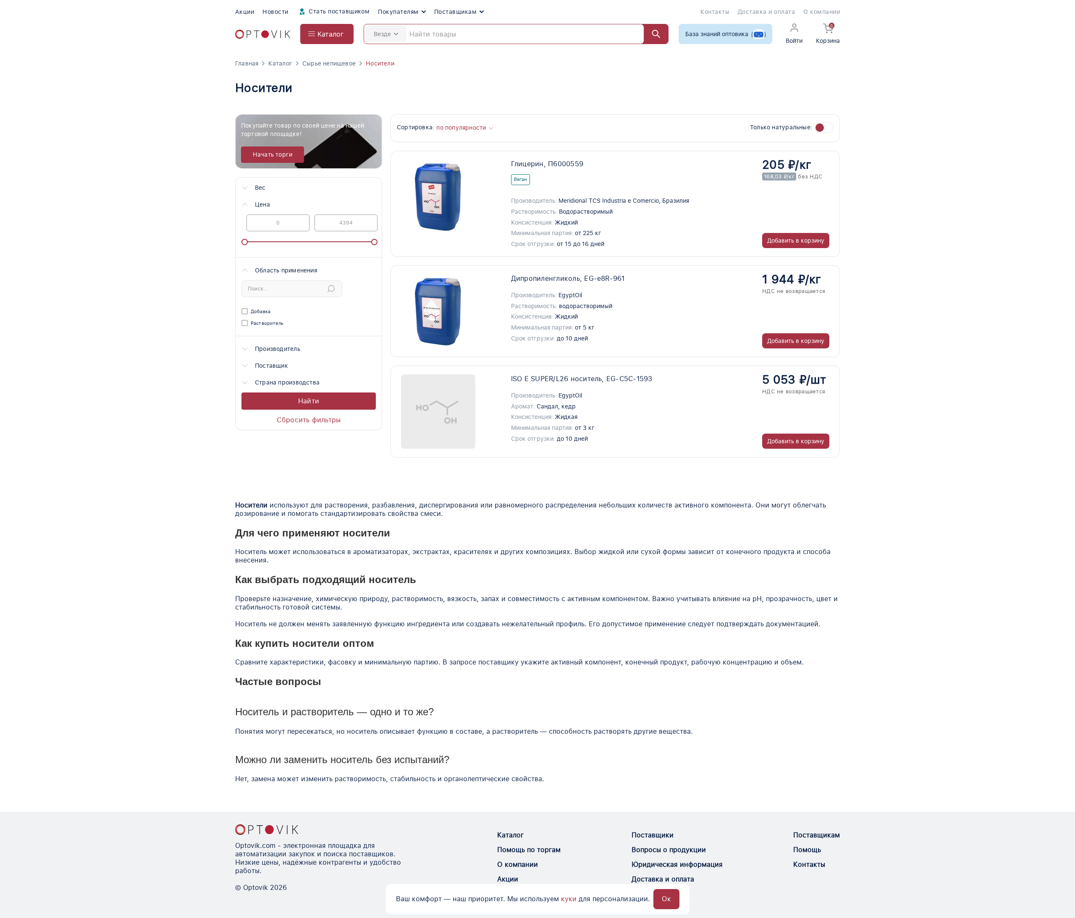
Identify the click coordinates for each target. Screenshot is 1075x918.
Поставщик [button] (271, 365)
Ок (666, 899)
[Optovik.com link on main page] (262, 34)
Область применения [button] (286, 270)
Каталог (280, 63)
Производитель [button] (277, 348)
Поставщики (653, 835)
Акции (244, 11)
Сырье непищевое (329, 63)
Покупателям (398, 11)
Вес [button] (260, 187)
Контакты (714, 11)
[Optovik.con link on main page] (266, 829)
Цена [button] (262, 204)
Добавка (260, 311)
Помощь (807, 850)
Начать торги (273, 154)
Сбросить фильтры (309, 420)
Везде (382, 34)
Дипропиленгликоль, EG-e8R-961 (568, 278)
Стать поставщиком (338, 11)
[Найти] (652, 34)
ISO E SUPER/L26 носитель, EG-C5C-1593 (582, 379)
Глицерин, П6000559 (547, 164)
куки (569, 899)
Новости (275, 11)
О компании (821, 11)
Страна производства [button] (287, 382)
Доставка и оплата (766, 11)
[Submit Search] (331, 288)
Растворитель (267, 323)
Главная (246, 63)
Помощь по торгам (529, 850)
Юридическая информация (677, 864)
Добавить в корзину (795, 240)
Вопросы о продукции (669, 850)
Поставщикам (455, 11)
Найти (308, 401)
